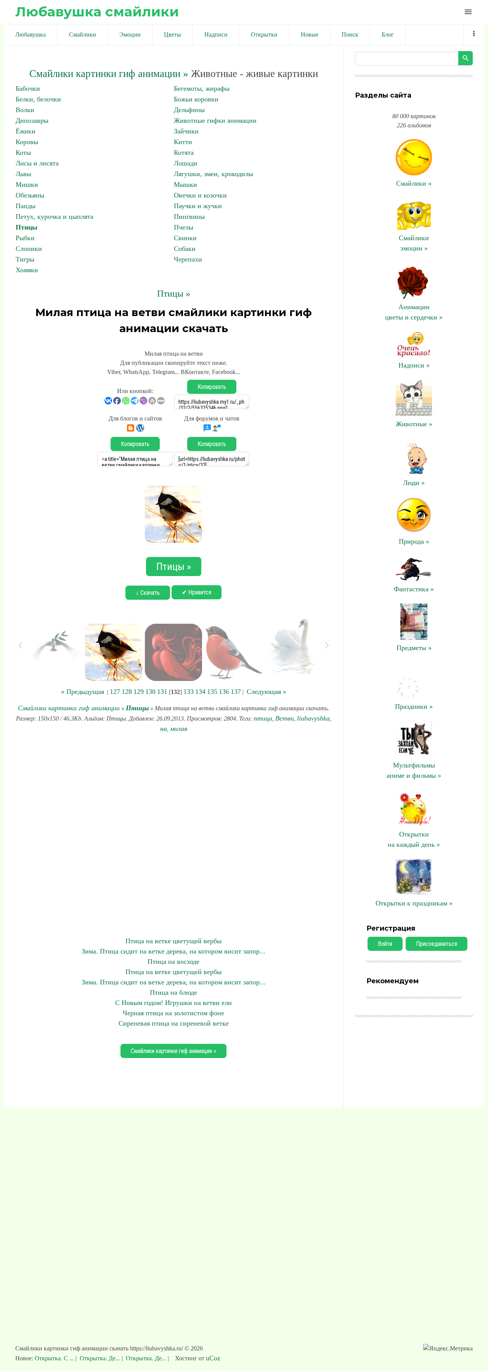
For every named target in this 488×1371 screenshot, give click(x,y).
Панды (25, 206)
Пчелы (183, 227)
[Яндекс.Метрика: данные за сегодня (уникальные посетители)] (448, 1348)
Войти (385, 943)
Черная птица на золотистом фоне (173, 1013)
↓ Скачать (148, 592)
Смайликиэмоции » (414, 243)
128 (127, 691)
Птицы (26, 227)
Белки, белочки (38, 99)
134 (200, 691)
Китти (183, 142)
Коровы (27, 142)
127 (115, 691)
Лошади (185, 163)
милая (178, 728)
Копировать (211, 386)
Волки (25, 110)
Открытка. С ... (55, 1358)
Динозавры (32, 120)
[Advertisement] (173, 835)
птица (263, 718)
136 (224, 691)
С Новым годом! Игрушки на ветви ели (173, 1003)
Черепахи (188, 259)
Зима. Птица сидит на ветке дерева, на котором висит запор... (173, 951)
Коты (23, 152)
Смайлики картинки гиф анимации (69, 708)
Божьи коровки (196, 99)
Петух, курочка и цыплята (54, 216)
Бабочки (28, 88)
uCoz (213, 1358)
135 (212, 691)
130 (150, 691)
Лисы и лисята (37, 163)
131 (162, 691)
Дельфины (189, 110)
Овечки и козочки (200, 195)
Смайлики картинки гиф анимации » (108, 73)
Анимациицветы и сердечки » (414, 312)
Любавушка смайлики (97, 11)
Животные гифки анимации (215, 120)
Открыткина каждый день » (414, 839)
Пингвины (189, 216)
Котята (184, 152)
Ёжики (25, 131)
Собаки (185, 248)
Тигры (25, 259)
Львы (23, 174)
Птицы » (173, 294)
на (163, 728)
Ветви (284, 718)
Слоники (29, 248)
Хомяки (27, 270)
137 (236, 691)
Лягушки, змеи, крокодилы (213, 174)
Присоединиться (436, 943)
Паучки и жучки (198, 206)
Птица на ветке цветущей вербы (173, 941)
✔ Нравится (196, 592)
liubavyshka (313, 718)
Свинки (185, 238)
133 (188, 691)
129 (138, 691)
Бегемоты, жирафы (202, 88)
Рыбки (25, 238)
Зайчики (186, 131)
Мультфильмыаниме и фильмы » (414, 770)
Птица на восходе (173, 961)
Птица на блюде (173, 992)
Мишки (27, 184)
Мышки (185, 184)
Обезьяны (30, 195)
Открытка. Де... (100, 1358)
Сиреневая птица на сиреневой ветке (174, 1023)
